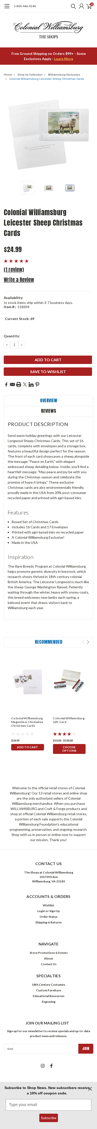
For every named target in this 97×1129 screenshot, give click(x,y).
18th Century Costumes (48, 984)
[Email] (12, 384)
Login (41, 911)
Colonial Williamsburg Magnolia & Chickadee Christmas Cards (27, 721)
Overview (48, 400)
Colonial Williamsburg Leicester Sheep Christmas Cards (46, 79)
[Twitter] (24, 384)
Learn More (63, 59)
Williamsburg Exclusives (64, 74)
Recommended (48, 642)
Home (8, 74)
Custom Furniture (48, 990)
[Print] (18, 384)
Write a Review (19, 279)
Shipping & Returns (48, 922)
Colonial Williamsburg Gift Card (69, 720)
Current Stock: (19, 319)
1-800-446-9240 (25, 6)
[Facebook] (6, 384)
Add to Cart (27, 747)
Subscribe (48, 1118)
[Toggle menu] (7, 8)
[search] (72, 6)
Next (88, 134)
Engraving (48, 1001)
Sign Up (54, 911)
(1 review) (14, 269)
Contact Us (48, 964)
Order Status (48, 916)
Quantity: (12, 336)
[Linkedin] (31, 384)
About (48, 958)
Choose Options (69, 748)
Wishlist (48, 905)
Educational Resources (48, 996)
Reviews (48, 410)
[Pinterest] (37, 384)
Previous (8, 134)
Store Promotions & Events (49, 953)
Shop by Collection (30, 74)
